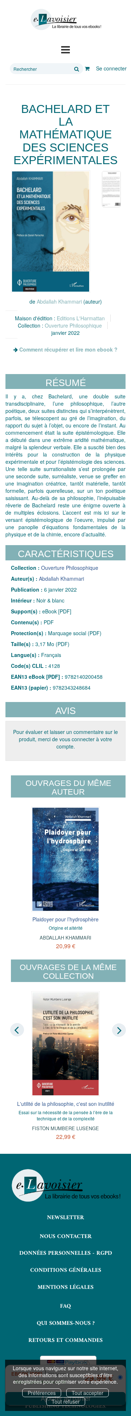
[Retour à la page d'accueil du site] (65, 19)
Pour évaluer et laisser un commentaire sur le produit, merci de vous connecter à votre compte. (65, 739)
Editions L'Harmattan (81, 318)
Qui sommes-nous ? (66, 1323)
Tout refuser (66, 1401)
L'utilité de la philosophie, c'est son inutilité (65, 1103)
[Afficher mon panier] (87, 68)
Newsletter (65, 1218)
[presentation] (17, 1030)
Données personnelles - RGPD (65, 1253)
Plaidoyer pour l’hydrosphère (65, 919)
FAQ (65, 1306)
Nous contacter (66, 1237)
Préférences (42, 1392)
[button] (50, 231)
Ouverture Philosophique (73, 325)
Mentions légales (65, 1287)
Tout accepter (87, 1392)
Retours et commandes (65, 1340)
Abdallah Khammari (59, 301)
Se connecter (111, 68)
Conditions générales (65, 1270)
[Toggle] (65, 49)
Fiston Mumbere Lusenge (65, 1128)
